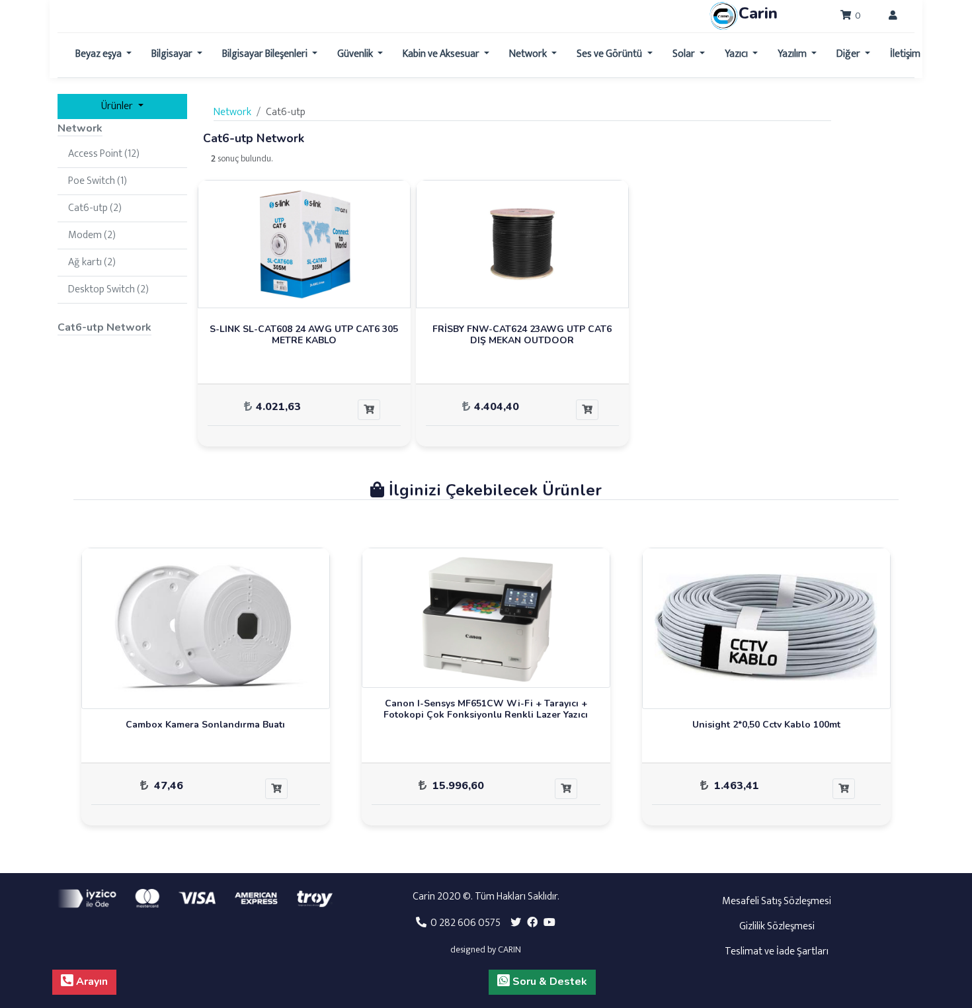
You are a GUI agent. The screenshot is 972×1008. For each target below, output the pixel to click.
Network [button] (529, 54)
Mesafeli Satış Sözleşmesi (776, 901)
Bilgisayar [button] (172, 54)
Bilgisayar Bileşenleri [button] (265, 54)
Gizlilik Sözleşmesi (777, 926)
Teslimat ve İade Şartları (777, 951)
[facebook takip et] (532, 923)
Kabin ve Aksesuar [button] (442, 54)
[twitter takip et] (515, 923)
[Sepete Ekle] (369, 409)
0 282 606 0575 (463, 923)
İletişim (905, 54)
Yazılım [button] (793, 54)
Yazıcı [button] (737, 54)
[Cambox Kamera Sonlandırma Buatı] (205, 628)
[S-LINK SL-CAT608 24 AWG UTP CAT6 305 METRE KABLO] (304, 244)
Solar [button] (684, 54)
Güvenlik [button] (356, 54)
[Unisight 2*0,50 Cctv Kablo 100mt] (766, 628)
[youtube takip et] (549, 923)
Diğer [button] (849, 54)
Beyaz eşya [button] (99, 54)
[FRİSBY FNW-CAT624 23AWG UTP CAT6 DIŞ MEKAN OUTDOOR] (522, 244)
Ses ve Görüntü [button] (610, 54)
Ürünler (118, 106)
